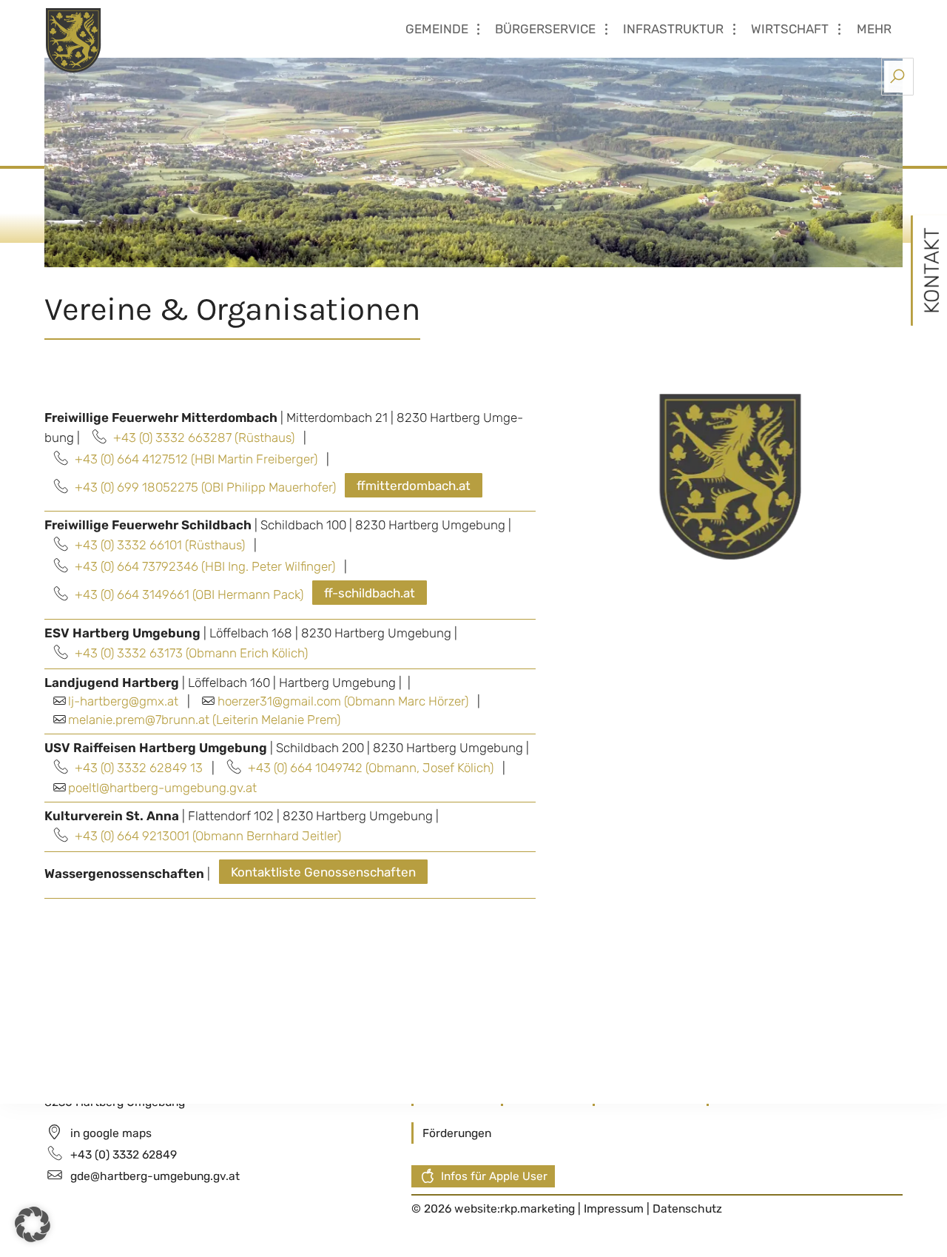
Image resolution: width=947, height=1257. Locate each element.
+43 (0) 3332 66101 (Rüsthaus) (160, 544)
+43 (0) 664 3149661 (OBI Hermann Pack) (189, 594)
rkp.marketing (537, 1208)
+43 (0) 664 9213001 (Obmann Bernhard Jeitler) (208, 835)
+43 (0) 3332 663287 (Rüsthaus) (203, 437)
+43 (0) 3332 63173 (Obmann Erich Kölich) (191, 653)
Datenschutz (687, 1208)
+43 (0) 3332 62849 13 (139, 767)
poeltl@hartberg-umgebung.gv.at (162, 787)
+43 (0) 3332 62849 (123, 1154)
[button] (32, 1224)
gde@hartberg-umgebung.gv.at (155, 1176)
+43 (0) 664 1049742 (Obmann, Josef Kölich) (370, 767)
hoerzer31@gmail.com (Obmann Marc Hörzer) (343, 701)
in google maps (111, 1133)
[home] (132, 39)
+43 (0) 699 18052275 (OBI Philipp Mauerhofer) (205, 487)
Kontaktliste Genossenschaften (323, 872)
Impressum (615, 1208)
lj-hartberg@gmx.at (123, 701)
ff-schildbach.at (369, 593)
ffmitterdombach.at (414, 485)
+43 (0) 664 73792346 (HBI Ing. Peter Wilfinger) (205, 566)
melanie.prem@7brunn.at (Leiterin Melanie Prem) (204, 719)
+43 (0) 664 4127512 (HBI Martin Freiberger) (196, 459)
